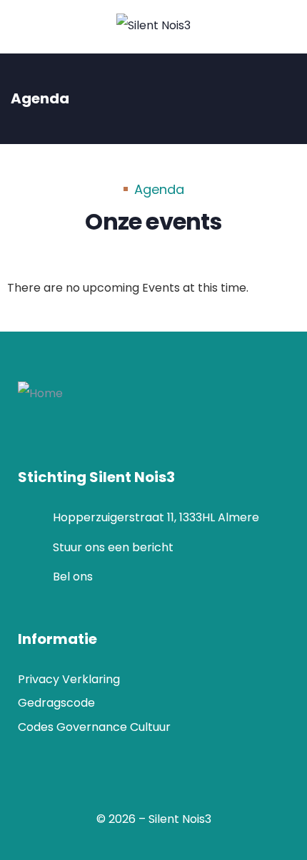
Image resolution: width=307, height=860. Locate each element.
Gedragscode (56, 703)
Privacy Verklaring (69, 679)
